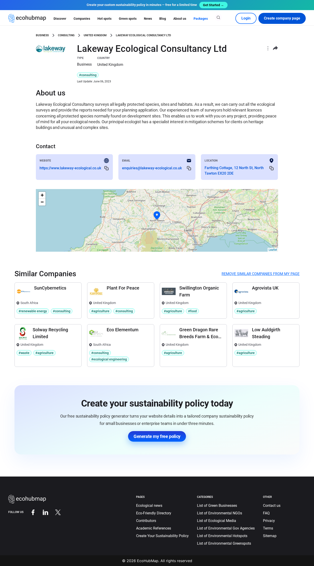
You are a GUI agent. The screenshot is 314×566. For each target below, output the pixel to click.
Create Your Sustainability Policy (162, 536)
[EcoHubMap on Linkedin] (42, 512)
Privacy (269, 521)
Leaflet (273, 249)
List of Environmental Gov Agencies (226, 528)
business (42, 35)
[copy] (106, 168)
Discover (60, 18)
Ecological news (149, 505)
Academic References (153, 528)
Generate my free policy (157, 436)
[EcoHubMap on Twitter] (54, 512)
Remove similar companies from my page (261, 274)
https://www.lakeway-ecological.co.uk (70, 168)
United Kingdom (95, 35)
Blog (162, 18)
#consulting (88, 75)
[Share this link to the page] (275, 48)
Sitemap (270, 536)
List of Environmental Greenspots (224, 543)
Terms (268, 528)
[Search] (218, 17)
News (148, 18)
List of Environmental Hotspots (222, 536)
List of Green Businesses (217, 505)
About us (179, 18)
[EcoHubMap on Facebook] (29, 512)
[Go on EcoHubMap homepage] (27, 18)
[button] (157, 215)
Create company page (282, 18)
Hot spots (104, 18)
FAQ (266, 513)
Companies (82, 18)
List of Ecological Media (216, 521)
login (246, 18)
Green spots (128, 18)
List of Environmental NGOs (219, 513)
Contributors (146, 521)
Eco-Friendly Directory (153, 513)
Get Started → (213, 5)
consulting (66, 35)
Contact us (271, 505)
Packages (201, 18)
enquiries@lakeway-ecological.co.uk (152, 168)
